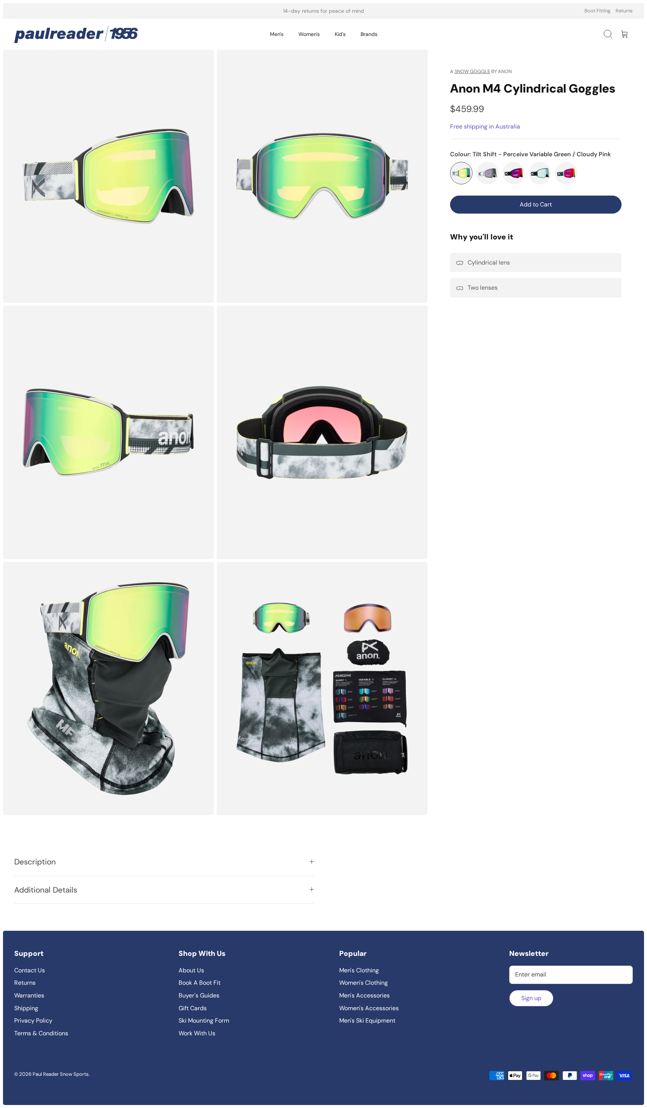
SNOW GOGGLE (472, 71)
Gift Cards (193, 1008)
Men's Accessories (364, 995)
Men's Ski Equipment (367, 1020)
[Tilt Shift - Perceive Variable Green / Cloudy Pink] (461, 173)
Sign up (531, 998)
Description (35, 862)
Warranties (29, 995)
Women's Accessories (369, 1008)
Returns (624, 10)
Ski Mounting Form (204, 1020)
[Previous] (225, 10)
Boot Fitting (597, 10)
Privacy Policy (33, 1020)
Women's (309, 34)
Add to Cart (536, 204)
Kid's (340, 34)
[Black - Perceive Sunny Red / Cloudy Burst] (513, 173)
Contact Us (29, 970)
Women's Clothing (363, 983)
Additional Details (45, 890)
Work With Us (197, 1033)
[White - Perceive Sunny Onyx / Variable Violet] (487, 173)
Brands (369, 34)
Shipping (26, 1008)
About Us (191, 970)
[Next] (421, 10)
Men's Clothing (359, 970)
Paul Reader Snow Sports (61, 1074)
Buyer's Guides (199, 995)
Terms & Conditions (41, 1033)
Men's (276, 34)
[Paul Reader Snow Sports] (76, 34)
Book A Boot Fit (200, 983)
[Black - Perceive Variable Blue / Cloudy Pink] (540, 173)
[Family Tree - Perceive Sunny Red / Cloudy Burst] (566, 173)
